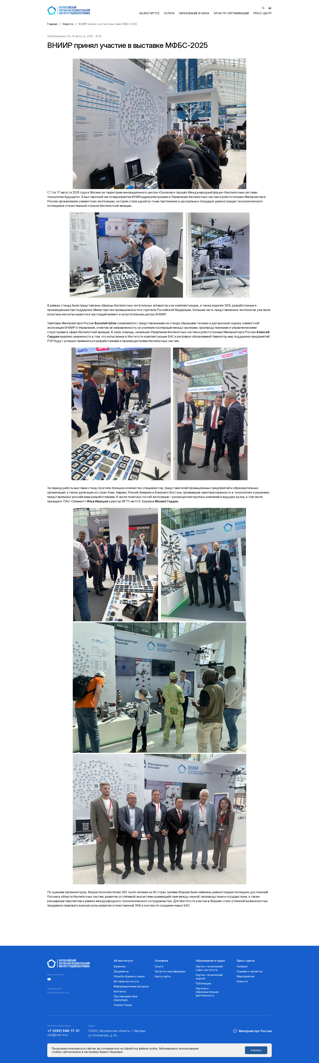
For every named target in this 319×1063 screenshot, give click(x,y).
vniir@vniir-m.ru (57, 1035)
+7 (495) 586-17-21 (63, 1031)
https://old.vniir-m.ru (58, 992)
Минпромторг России (255, 1031)
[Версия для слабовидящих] (270, 8)
